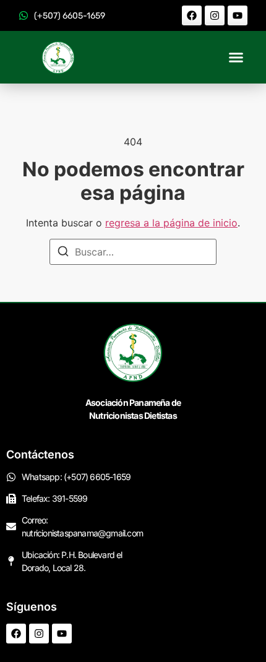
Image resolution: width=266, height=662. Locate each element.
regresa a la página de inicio (171, 223)
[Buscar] (63, 253)
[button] (236, 57)
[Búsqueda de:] (133, 252)
